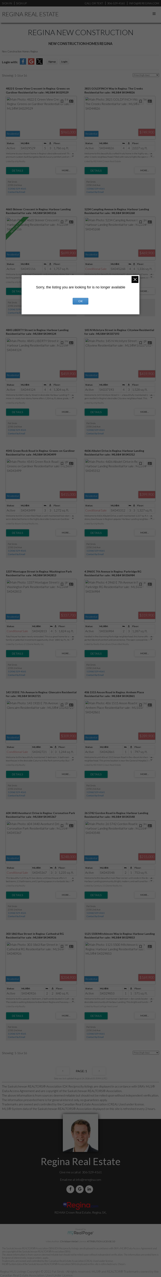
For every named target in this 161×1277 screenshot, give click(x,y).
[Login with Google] (31, 63)
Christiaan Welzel (69, 1241)
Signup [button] (52, 61)
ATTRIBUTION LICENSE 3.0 (101, 1241)
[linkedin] (90, 1189)
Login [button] (64, 61)
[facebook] (71, 1189)
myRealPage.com (80, 1233)
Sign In (7, 3)
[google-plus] (80, 1189)
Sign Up (21, 3)
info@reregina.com (88, 1179)
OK (80, 301)
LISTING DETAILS (17, 170)
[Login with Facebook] (23, 63)
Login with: (10, 62)
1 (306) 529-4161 (17, 188)
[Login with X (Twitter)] (39, 63)
